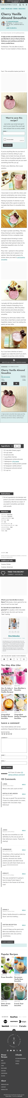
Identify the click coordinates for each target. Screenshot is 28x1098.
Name (3, 755)
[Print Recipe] (16, 383)
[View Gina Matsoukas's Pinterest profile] (15, 632)
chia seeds (15, 461)
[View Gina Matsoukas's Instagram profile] (18, 632)
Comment (4, 737)
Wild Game (4, 1068)
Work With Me (5, 1084)
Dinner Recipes (4, 1056)
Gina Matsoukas (13, 21)
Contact (3, 1086)
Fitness (17, 1060)
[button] (6, 23)
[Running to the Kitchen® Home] (9, 4)
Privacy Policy (8, 1096)
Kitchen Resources (20, 1058)
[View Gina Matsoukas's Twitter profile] (13, 632)
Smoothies (22, 8)
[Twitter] (17, 1050)
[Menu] (26, 4)
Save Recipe (7, 145)
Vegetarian (4, 1073)
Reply (24, 784)
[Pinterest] (20, 1050)
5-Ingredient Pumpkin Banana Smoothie (7, 716)
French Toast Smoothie (18, 1004)
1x (12, 446)
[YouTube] (10, 1050)
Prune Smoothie (6, 977)
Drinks (15, 8)
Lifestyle (18, 1055)
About (3, 1081)
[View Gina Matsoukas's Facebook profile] (10, 632)
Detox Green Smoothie (5, 1004)
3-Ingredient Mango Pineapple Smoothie (20, 716)
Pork (2, 1065)
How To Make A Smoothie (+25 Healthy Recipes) (7, 690)
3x (19, 446)
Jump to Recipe (11, 28)
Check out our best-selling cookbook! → (16, 1)
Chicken (3, 1063)
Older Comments (7, 942)
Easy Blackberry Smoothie (20, 689)
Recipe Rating (5, 732)
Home (3, 8)
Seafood (3, 1070)
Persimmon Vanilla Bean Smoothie (18, 979)
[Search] (23, 4)
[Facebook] (14, 1050)
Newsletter (4, 1089)
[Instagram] (7, 1050)
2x (15, 446)
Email (5, 131)
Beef (2, 1060)
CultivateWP (19, 1096)
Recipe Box (9, 8)
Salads (3, 1075)
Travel (17, 1063)
